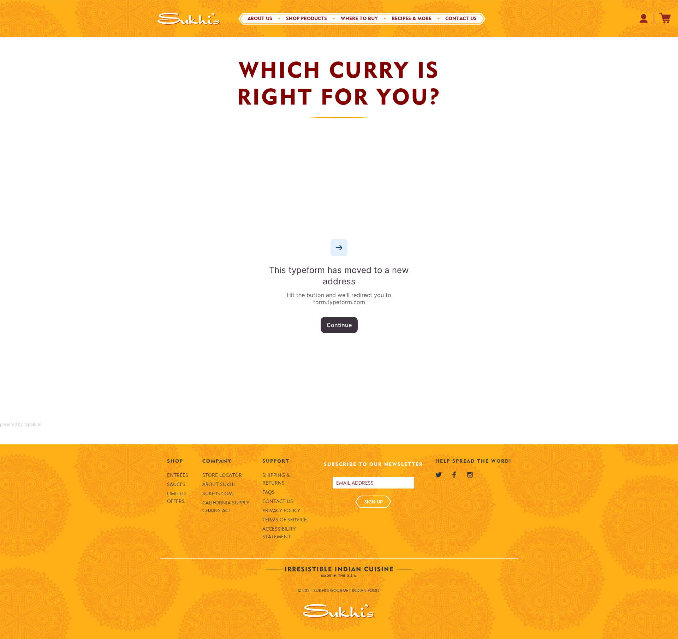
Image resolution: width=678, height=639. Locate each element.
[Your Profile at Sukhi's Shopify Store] (644, 18)
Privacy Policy (281, 511)
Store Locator (222, 475)
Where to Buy (359, 19)
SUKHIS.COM (217, 494)
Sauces (176, 484)
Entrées (177, 475)
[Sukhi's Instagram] (470, 475)
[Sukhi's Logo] (189, 18)
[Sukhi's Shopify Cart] (665, 18)
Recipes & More (412, 19)
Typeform (32, 424)
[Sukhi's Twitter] (438, 475)
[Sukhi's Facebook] (454, 475)
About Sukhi (218, 484)
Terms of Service (284, 520)
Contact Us (461, 19)
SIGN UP (373, 501)
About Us (260, 19)
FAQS (268, 492)
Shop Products (306, 19)
